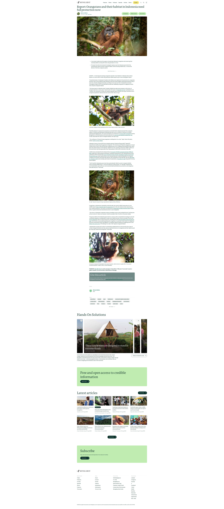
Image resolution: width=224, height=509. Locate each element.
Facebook (133, 485)
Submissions (98, 487)
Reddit (132, 489)
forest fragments (93, 219)
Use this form (98, 268)
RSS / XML (133, 498)
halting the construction (94, 223)
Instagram (133, 479)
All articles (141, 392)
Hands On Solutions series (138, 355)
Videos (109, 2)
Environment (126, 301)
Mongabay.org (116, 481)
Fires (98, 303)
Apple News (134, 496)
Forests (109, 303)
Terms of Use (98, 489)
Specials (120, 2)
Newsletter (84, 458)
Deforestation (101, 301)
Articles (125, 2)
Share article (134, 13)
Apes (104, 299)
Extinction (92, 303)
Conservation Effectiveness (119, 487)
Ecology (108, 301)
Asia (86, 14)
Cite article (142, 13)
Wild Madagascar (117, 477)
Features (105, 2)
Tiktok (132, 487)
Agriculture (92, 299)
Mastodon (133, 492)
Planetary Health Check (118, 485)
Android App (134, 494)
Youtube (133, 481)
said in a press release (98, 140)
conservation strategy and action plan (121, 208)
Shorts (130, 2)
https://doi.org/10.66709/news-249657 (114, 279)
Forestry (103, 303)
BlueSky (133, 491)
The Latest (79, 489)
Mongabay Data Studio (118, 489)
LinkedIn (133, 477)
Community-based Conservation (122, 299)
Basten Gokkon (84, 13)
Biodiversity (110, 299)
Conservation (93, 301)
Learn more (84, 381)
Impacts (97, 483)
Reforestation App (117, 483)
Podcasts (115, 2)
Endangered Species (117, 301)
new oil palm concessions (125, 133)
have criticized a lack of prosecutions (104, 207)
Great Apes (90, 14)
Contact (97, 479)
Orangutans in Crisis (120, 89)
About (96, 477)
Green (121, 303)
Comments (125, 13)
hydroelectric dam (121, 159)
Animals (99, 299)
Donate (135, 2)
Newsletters (98, 485)
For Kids (115, 479)
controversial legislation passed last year (123, 135)
